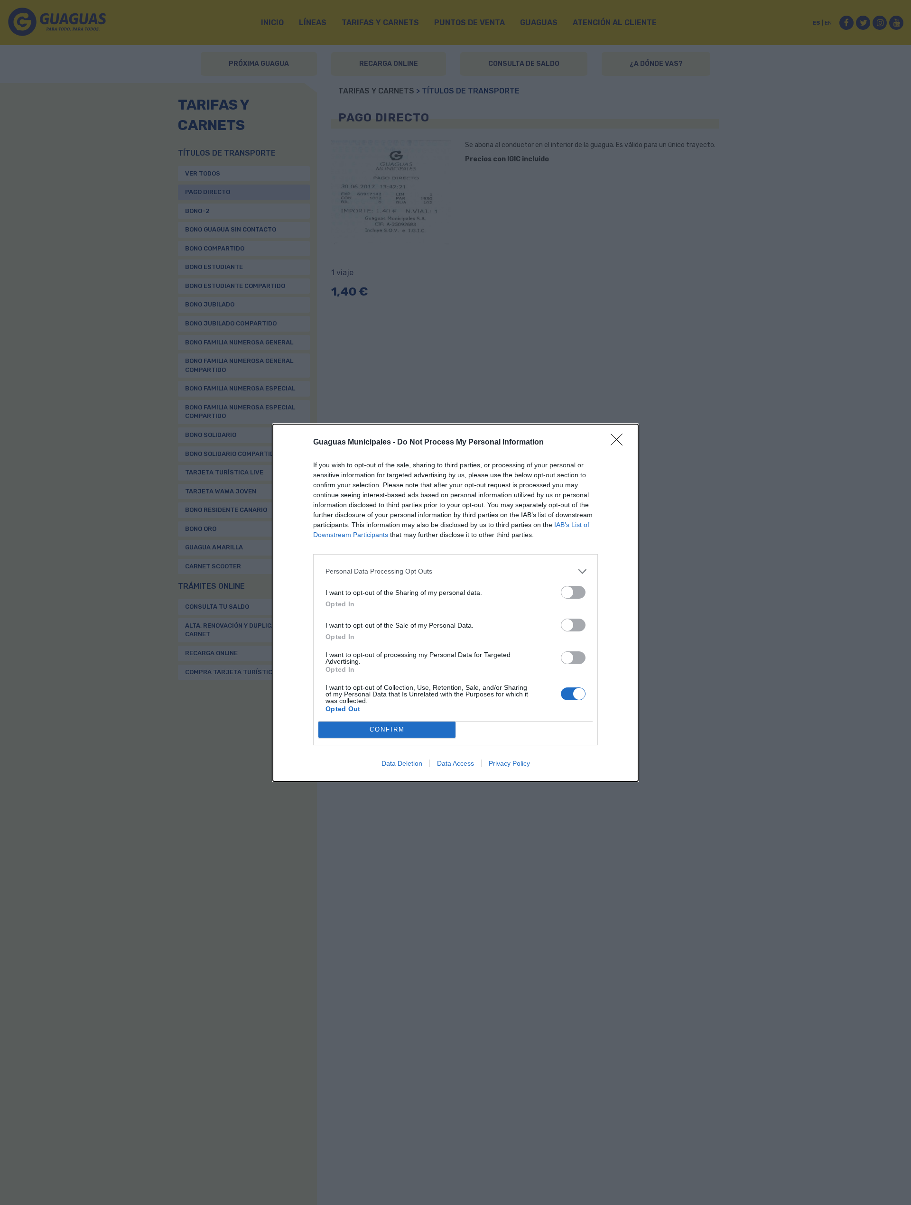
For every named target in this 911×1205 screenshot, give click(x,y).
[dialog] (455, 602)
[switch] (573, 592)
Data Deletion (401, 763)
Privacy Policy (509, 763)
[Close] (620, 443)
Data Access (455, 763)
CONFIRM (387, 729)
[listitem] (455, 571)
